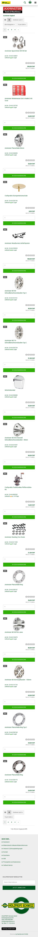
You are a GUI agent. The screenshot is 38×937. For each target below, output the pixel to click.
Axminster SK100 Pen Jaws (14, 632)
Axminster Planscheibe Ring (14, 584)
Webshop (12, 934)
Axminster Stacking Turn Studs (15, 537)
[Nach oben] (32, 933)
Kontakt (5, 852)
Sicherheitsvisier (10, 390)
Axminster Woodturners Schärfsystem (17, 243)
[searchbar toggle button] (24, 2)
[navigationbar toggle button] (35, 2)
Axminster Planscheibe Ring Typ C (16, 727)
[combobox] (18, 20)
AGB (4, 858)
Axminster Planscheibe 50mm (14, 148)
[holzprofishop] (5, 2)
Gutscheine (6, 855)
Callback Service (7, 865)
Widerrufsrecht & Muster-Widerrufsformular (15, 845)
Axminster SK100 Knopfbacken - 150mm (18, 680)
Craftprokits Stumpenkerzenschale (16, 196)
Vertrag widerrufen (9, 928)
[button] (5, 20)
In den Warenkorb (19, 78)
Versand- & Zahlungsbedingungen (12, 848)
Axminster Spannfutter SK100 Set (16, 51)
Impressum (6, 842)
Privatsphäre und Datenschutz (11, 862)
